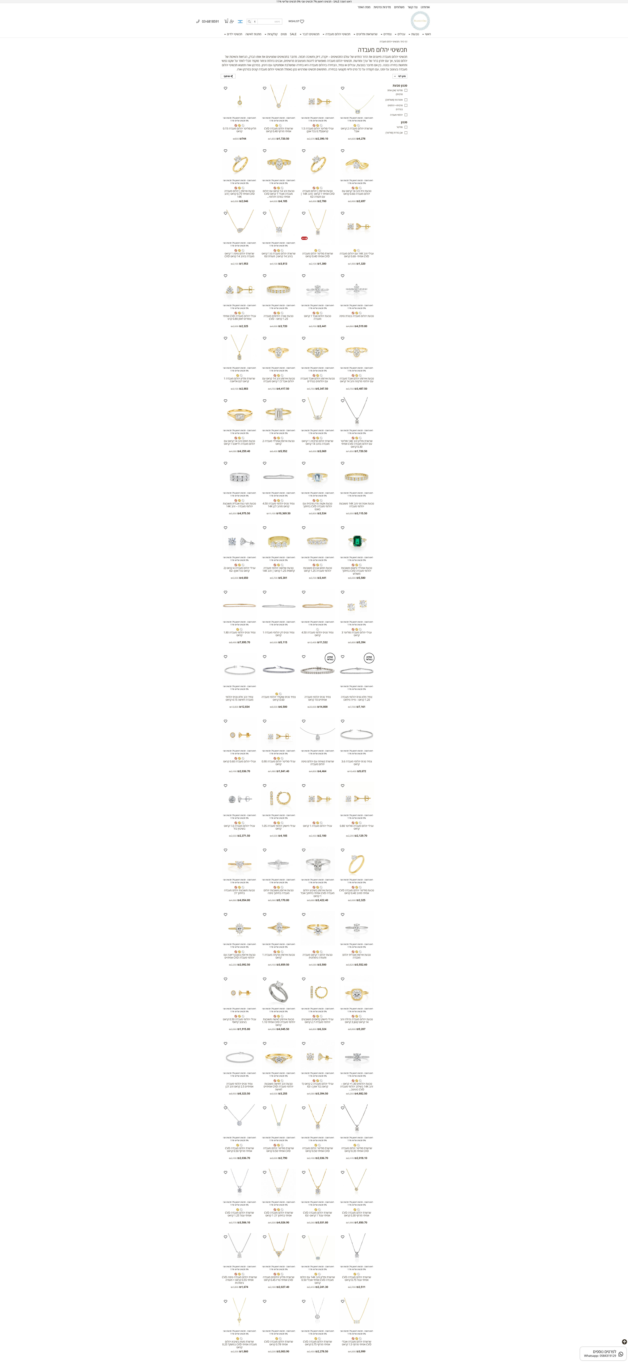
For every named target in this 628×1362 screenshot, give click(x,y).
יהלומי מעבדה (396, 114)
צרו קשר (413, 7)
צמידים (387, 34)
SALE (293, 34)
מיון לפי (401, 76)
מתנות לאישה (253, 34)
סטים (284, 34)
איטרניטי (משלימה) (394, 99)
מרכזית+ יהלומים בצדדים (395, 107)
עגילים (401, 34)
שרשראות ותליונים (366, 34)
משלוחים (399, 7)
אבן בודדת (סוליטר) (394, 132)
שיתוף (227, 76)
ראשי (427, 34)
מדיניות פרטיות (382, 7)
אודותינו (425, 7)
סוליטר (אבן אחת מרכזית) (395, 92)
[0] (224, 21)
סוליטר (400, 127)
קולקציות (272, 34)
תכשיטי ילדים (234, 34)
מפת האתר (364, 7)
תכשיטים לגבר (310, 34)
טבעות (414, 34)
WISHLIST (293, 21)
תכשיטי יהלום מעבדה (337, 34)
